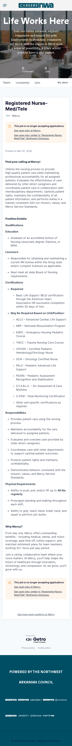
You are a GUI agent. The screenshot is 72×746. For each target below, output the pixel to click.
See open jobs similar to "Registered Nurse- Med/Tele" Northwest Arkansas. (38, 137)
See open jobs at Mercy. (27, 130)
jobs (37, 82)
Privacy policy (28, 648)
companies (22, 82)
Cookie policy (44, 648)
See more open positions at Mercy (36, 614)
